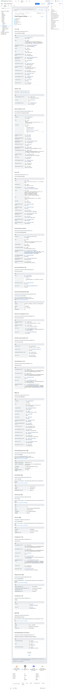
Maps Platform (9, 1)
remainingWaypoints (18, 187)
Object (28, 37)
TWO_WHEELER (17, 511)
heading (16, 346)
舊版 (14, 5)
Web (2, 3)
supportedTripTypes (18, 438)
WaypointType (29, 568)
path (15, 380)
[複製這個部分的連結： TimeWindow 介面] (24, 596)
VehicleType (30, 417)
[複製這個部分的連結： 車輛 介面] (20, 392)
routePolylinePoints (18, 154)
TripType (31, 438)
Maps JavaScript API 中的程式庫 (22, 299)
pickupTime (17, 216)
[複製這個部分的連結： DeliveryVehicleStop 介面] (27, 267)
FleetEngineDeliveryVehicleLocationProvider (32, 252)
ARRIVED (16, 303)
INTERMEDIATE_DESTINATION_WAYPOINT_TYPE (22, 588)
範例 (8, 5)
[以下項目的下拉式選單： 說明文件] (24, 1)
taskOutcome (17, 163)
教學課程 (14, 678)
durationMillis (17, 373)
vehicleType (17, 417)
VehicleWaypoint (31, 187)
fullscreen (61, 3)
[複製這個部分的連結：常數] (17, 302)
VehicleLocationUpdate (31, 57)
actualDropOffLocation (19, 204)
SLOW (15, 626)
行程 (15, 172)
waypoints (16, 441)
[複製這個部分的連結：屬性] (17, 35)
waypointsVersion (18, 444)
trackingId (17, 79)
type (15, 51)
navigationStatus (18, 244)
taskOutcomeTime (17, 166)
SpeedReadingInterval (32, 384)
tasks (16, 275)
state (16, 157)
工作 (15, 29)
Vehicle (16, 454)
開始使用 (37, 3)
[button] (5, 11)
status (16, 48)
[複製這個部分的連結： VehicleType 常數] (24, 494)
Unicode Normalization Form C (32, 130)
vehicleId (16, 82)
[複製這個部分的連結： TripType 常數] (22, 517)
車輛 (15, 393)
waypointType (17, 568)
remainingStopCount (18, 150)
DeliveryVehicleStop (24, 92)
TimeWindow (29, 76)
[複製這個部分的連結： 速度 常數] (20, 613)
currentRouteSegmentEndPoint (20, 420)
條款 (13, 688)
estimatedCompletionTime (19, 54)
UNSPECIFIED (17, 309)
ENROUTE (16, 306)
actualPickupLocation (18, 207)
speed (16, 643)
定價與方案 (37, 675)
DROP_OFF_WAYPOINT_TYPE (19, 586)
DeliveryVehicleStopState (30, 285)
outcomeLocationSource (19, 66)
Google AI (43, 683)
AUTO (15, 506)
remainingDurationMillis (19, 261)
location (16, 349)
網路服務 (25, 679)
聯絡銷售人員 (43, 3)
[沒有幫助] (43, 13)
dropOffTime (17, 210)
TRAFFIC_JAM (17, 628)
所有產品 (23, 684)
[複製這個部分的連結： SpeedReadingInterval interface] (30, 632)
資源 (11, 5)
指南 (1, 5)
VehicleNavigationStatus (20, 450)
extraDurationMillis (18, 96)
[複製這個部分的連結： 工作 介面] (20, 29)
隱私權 (16, 688)
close (62, 3)
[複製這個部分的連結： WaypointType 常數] (25, 574)
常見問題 (14, 675)
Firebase (31, 683)
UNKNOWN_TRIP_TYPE (18, 532)
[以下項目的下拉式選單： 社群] (31, 1)
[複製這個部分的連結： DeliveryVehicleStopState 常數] (30, 291)
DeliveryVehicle (18, 228)
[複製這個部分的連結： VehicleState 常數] (24, 475)
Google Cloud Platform (37, 683)
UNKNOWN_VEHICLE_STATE (19, 490)
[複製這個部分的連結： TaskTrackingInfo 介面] (26, 109)
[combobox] (49, 1)
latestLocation (17, 432)
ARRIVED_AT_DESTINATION (19, 462)
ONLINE (16, 488)
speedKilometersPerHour (19, 352)
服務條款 (37, 679)
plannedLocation (17, 73)
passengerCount (17, 184)
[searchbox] (6, 8)
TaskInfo (16, 88)
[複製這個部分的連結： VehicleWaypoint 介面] (26, 361)
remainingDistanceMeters (19, 247)
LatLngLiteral (29, 63)
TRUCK (16, 509)
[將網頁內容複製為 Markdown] (31, 16)
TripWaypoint (30, 420)
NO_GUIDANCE (17, 466)
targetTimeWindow (18, 76)
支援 (36, 678)
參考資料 (5, 5)
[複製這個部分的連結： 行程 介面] (20, 172)
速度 (15, 613)
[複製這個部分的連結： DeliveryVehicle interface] (27, 228)
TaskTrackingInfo (18, 109)
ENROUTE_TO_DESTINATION (19, 464)
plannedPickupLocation (19, 222)
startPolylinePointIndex (19, 646)
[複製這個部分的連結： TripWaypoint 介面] (24, 537)
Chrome (27, 683)
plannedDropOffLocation (19, 219)
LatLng (28, 144)
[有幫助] (42, 13)
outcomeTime (17, 70)
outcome (16, 60)
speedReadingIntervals (19, 384)
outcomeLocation (17, 63)
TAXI (15, 508)
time (15, 355)
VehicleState (17, 475)
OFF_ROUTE (16, 468)
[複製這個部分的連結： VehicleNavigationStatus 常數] (29, 450)
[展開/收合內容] (20, 18)
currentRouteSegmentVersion (20, 423)
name (15, 40)
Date (27, 54)
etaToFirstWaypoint (18, 429)
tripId (16, 565)
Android (25, 675)
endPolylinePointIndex (19, 640)
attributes (16, 37)
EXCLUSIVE (16, 529)
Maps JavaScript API (8, 3)
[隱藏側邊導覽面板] (10, 688)
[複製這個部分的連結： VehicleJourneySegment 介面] (29, 313)
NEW (15, 307)
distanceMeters (17, 369)
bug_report (59, 3)
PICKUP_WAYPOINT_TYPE (18, 589)
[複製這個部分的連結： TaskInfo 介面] (22, 88)
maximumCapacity (17, 435)
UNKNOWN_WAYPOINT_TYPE (19, 591)
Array (28, 45)
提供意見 (42, 16)
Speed (32, 643)
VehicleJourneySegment (33, 45)
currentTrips (17, 426)
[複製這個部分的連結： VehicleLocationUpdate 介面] (29, 338)
